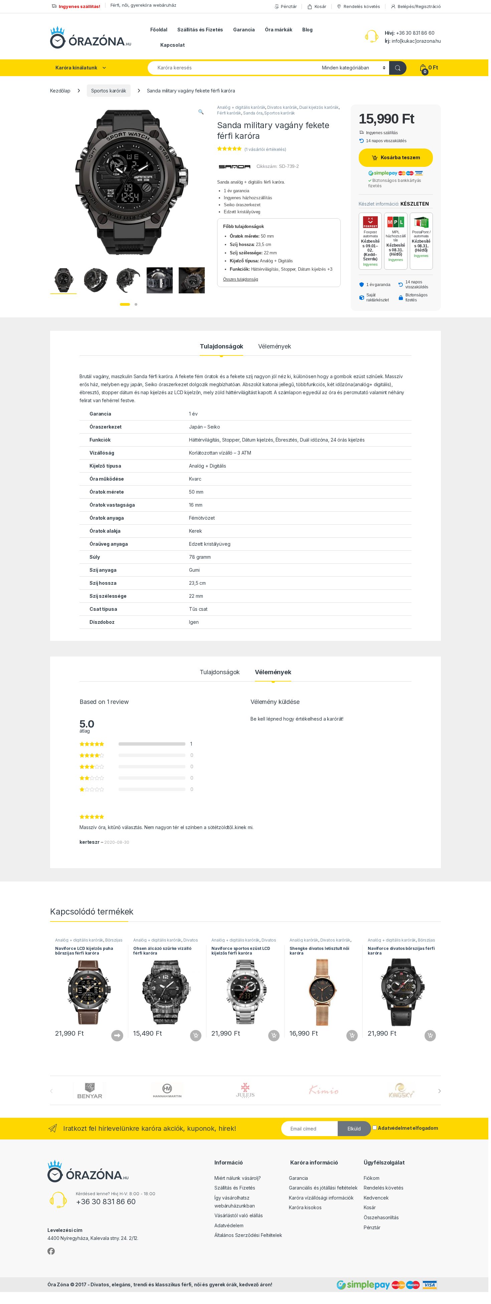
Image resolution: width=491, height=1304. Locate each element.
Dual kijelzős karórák (319, 107)
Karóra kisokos (305, 1207)
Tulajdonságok (221, 346)
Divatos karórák (282, 107)
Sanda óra (253, 112)
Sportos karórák (108, 90)
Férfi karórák (229, 112)
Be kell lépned (266, 719)
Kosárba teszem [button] (192, 1035)
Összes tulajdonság (240, 279)
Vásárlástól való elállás (238, 1215)
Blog (307, 29)
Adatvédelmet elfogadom (408, 1128)
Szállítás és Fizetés (200, 29)
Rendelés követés (362, 6)
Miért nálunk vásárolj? (237, 1178)
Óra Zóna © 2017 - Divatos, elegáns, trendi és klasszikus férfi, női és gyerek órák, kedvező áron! (159, 1284)
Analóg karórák (304, 940)
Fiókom (371, 1178)
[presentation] (439, 1091)
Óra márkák (278, 29)
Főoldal (158, 29)
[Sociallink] (51, 1251)
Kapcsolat (172, 45)
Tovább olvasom (114, 1035)
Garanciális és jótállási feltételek (323, 1188)
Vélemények (274, 346)
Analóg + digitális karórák (241, 107)
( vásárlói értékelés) (265, 149)
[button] (201, 112)
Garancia (244, 29)
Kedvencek (376, 1198)
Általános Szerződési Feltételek (248, 1235)
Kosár (320, 6)
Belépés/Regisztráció (419, 6)
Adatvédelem (228, 1225)
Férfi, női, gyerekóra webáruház (143, 5)
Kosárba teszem (400, 157)
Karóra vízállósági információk (321, 1198)
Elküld (354, 1128)
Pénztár (289, 6)
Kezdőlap (60, 90)
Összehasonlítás (381, 1217)
